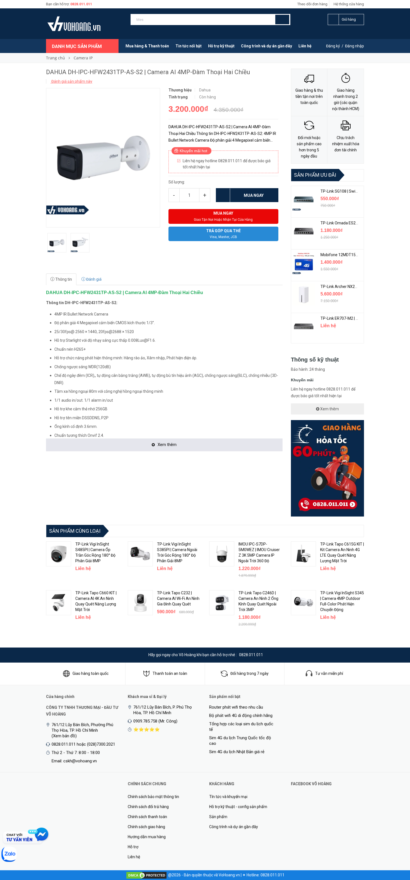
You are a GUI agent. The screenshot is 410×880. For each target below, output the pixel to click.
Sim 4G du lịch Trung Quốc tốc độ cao (240, 740)
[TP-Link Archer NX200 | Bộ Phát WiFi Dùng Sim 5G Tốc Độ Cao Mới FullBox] (304, 294)
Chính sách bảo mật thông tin (153, 796)
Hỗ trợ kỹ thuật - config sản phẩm (238, 806)
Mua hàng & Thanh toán (147, 46)
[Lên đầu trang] (394, 846)
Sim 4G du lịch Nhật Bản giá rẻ (236, 751)
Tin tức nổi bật (188, 46)
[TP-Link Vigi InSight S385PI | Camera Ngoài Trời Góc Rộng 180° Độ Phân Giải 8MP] (140, 553)
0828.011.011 (81, 4)
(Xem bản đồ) (64, 735)
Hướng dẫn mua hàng (147, 837)
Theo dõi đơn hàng (312, 4)
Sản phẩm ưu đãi (315, 175)
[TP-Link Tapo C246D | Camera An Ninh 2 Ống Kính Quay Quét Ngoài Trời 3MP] (221, 602)
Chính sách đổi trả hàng (148, 806)
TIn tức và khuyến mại (228, 796)
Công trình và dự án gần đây (266, 46)
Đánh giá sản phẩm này (71, 81)
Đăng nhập (354, 46)
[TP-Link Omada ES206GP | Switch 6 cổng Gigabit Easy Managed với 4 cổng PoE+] (304, 231)
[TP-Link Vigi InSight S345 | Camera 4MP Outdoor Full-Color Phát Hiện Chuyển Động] (303, 602)
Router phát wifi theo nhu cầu (236, 707)
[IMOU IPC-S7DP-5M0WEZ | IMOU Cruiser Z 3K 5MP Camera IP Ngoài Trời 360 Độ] (221, 553)
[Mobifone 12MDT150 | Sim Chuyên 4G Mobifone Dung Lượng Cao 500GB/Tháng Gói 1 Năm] (304, 263)
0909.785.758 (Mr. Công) (155, 721)
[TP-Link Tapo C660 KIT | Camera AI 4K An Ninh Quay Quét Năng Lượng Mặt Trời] (58, 602)
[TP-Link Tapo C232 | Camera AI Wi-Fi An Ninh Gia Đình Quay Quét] (140, 602)
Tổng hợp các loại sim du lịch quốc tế (241, 726)
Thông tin (63, 279)
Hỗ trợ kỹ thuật (221, 46)
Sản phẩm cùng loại (74, 531)
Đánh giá (93, 279)
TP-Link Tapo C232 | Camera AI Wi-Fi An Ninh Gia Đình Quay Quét (178, 598)
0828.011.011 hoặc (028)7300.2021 (83, 744)
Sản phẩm (218, 816)
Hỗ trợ (133, 847)
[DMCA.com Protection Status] (146, 875)
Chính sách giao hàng (146, 827)
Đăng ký (333, 46)
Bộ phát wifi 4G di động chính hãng (240, 715)
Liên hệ (305, 46)
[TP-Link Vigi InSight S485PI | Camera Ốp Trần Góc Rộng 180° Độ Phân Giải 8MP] (58, 553)
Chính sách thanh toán (147, 816)
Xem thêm (329, 409)
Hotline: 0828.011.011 (265, 875)
